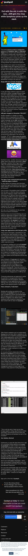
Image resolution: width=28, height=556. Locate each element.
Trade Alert (14, 259)
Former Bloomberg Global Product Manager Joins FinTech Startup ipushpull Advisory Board (13, 484)
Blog (6, 5)
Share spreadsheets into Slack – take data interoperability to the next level (15, 492)
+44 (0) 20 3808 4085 (6, 539)
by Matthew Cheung (6, 28)
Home (2, 5)
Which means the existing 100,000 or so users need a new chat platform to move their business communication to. (13, 137)
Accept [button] (11, 553)
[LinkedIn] (24, 28)
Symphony (11, 51)
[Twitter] (26, 28)
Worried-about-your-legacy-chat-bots (17, 5)
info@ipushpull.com (5, 541)
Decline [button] (16, 553)
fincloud (3, 334)
